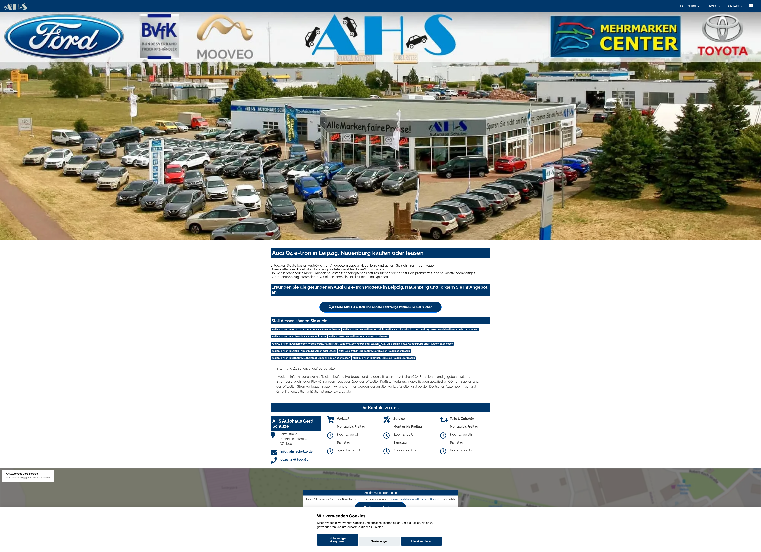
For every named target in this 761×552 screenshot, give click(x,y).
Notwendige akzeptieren (338, 540)
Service (712, 6)
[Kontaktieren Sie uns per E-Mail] (751, 5)
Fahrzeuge (688, 6)
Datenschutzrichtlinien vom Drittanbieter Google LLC (416, 498)
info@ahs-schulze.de (296, 451)
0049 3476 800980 (294, 459)
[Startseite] (15, 6)
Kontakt (733, 6)
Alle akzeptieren (421, 541)
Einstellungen (379, 541)
